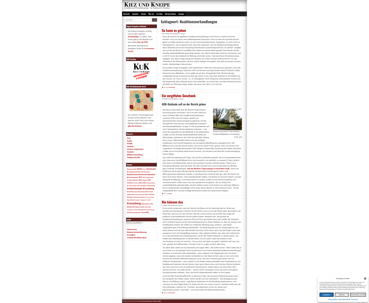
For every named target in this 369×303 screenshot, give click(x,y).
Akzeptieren (326, 295)
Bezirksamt (151, 169)
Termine (143, 14)
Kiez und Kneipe (149, 197)
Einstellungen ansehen (358, 295)
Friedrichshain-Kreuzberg (140, 188)
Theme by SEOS (157, 301)
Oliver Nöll (147, 207)
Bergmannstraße (132, 169)
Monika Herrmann (133, 207)
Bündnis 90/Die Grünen (140, 180)
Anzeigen (181, 14)
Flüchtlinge (143, 185)
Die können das (172, 201)
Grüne (151, 191)
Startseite (126, 14)
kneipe (137, 200)
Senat (143, 212)
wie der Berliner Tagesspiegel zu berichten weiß (208, 169)
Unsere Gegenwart (135, 149)
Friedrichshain (151, 185)
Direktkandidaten (150, 183)
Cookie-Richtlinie (332, 299)
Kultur (129, 141)
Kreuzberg (134, 203)
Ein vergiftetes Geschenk (179, 95)
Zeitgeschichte (133, 157)
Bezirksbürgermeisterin (134, 172)
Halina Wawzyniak (139, 194)
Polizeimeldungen (150, 209)
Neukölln (141, 207)
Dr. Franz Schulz (132, 185)
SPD (147, 212)
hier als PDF (142, 42)
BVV (140, 177)
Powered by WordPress (146, 301)
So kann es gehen (174, 30)
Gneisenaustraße (142, 191)
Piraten (136, 209)
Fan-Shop (159, 14)
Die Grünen (136, 183)
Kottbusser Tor (143, 200)
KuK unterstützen (170, 14)
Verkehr (130, 152)
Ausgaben (135, 14)
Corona (129, 183)
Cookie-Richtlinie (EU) (136, 238)
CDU (149, 180)
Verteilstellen (133, 37)
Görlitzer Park (131, 194)
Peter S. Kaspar (180, 33)
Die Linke (142, 183)
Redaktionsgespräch (134, 212)
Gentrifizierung (132, 191)
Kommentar (172, 87)
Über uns (151, 14)
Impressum (354, 299)
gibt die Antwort (135, 126)
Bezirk (144, 169)
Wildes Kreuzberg (135, 155)
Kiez (129, 138)
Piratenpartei (141, 209)
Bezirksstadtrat (145, 172)
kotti (149, 200)
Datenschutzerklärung (344, 299)
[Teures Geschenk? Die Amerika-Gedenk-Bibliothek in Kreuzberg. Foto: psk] (227, 119)
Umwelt (130, 146)
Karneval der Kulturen (139, 197)
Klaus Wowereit (131, 200)
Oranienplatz (130, 209)
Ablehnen (342, 295)
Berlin (170, 193)
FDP (138, 185)
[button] (365, 279)
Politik (129, 144)
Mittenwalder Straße (147, 204)
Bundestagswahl (133, 177)
